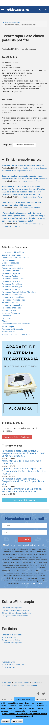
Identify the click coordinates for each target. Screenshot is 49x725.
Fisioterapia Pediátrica (31, 181)
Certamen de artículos (11, 640)
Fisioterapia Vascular (10, 302)
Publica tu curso (8, 662)
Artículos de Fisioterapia (11, 22)
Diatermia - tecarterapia (24, 144)
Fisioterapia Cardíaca (10, 271)
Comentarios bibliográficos (13, 252)
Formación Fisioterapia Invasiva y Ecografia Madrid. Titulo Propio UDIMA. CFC (23, 481)
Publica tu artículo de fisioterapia (17, 437)
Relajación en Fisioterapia (12, 329)
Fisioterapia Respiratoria (22, 170)
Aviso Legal (6, 682)
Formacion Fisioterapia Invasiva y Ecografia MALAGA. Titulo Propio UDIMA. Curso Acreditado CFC (24, 453)
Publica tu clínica (8, 667)
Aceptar (5, 721)
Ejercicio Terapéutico (10, 263)
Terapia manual (8, 331)
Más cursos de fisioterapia (24, 500)
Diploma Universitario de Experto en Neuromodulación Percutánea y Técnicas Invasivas (24, 471)
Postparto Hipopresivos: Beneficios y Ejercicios (23, 165)
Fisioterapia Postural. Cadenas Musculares (19, 292)
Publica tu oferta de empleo (13, 664)
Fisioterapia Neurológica (32, 197)
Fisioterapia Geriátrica (31, 207)
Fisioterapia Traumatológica (13, 300)
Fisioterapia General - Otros (13, 278)
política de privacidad (37, 545)
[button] (46, 9)
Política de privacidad (28, 685)
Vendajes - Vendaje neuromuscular (16, 334)
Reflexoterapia (8, 326)
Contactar (18, 682)
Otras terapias (7, 318)
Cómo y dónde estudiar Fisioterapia (16, 613)
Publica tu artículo (9, 637)
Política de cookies (9, 685)
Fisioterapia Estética (10, 276)
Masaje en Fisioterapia (11, 313)
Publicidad (36, 682)
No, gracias (17, 721)
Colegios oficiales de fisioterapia (15, 615)
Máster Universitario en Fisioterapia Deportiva (21, 462)
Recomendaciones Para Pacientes (16, 323)
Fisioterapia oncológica (11, 308)
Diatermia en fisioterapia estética (15, 257)
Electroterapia (7, 265)
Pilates (4, 321)
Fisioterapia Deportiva (11, 273)
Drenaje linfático (8, 260)
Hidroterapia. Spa (9, 310)
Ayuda (26, 682)
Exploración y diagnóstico (12, 268)
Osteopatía (6, 316)
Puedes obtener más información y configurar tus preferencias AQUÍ (24, 714)
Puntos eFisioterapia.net (12, 642)
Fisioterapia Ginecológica (12, 284)
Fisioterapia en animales (12, 305)
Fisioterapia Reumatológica (13, 297)
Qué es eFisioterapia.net (12, 607)
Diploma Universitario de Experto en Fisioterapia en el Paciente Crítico (22, 490)
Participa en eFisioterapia (12, 635)
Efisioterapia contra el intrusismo (15, 610)
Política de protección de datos (31, 583)
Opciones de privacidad (24, 699)
